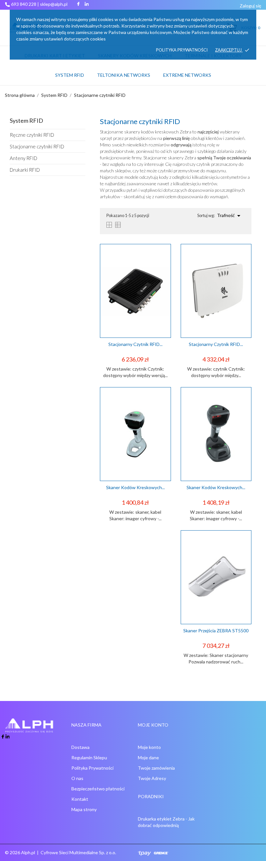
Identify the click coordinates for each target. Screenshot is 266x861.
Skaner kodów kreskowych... (135, 487)
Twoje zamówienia (156, 768)
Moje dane (148, 757)
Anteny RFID (23, 158)
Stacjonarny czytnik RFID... (135, 344)
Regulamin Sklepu (89, 757)
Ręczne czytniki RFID (32, 135)
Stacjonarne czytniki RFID (37, 146)
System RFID (69, 75)
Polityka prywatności (182, 49)
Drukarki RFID (25, 170)
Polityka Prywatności (92, 768)
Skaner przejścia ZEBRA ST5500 (215, 630)
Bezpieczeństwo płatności (98, 788)
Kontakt (79, 799)
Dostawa (80, 747)
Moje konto (149, 747)
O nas (77, 778)
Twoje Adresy (152, 778)
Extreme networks (187, 75)
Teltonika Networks (125, 72)
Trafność (230, 216)
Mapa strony (84, 809)
